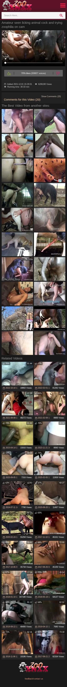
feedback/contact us (34, 679)
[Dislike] (58, 73)
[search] (61, 15)
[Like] (9, 73)
